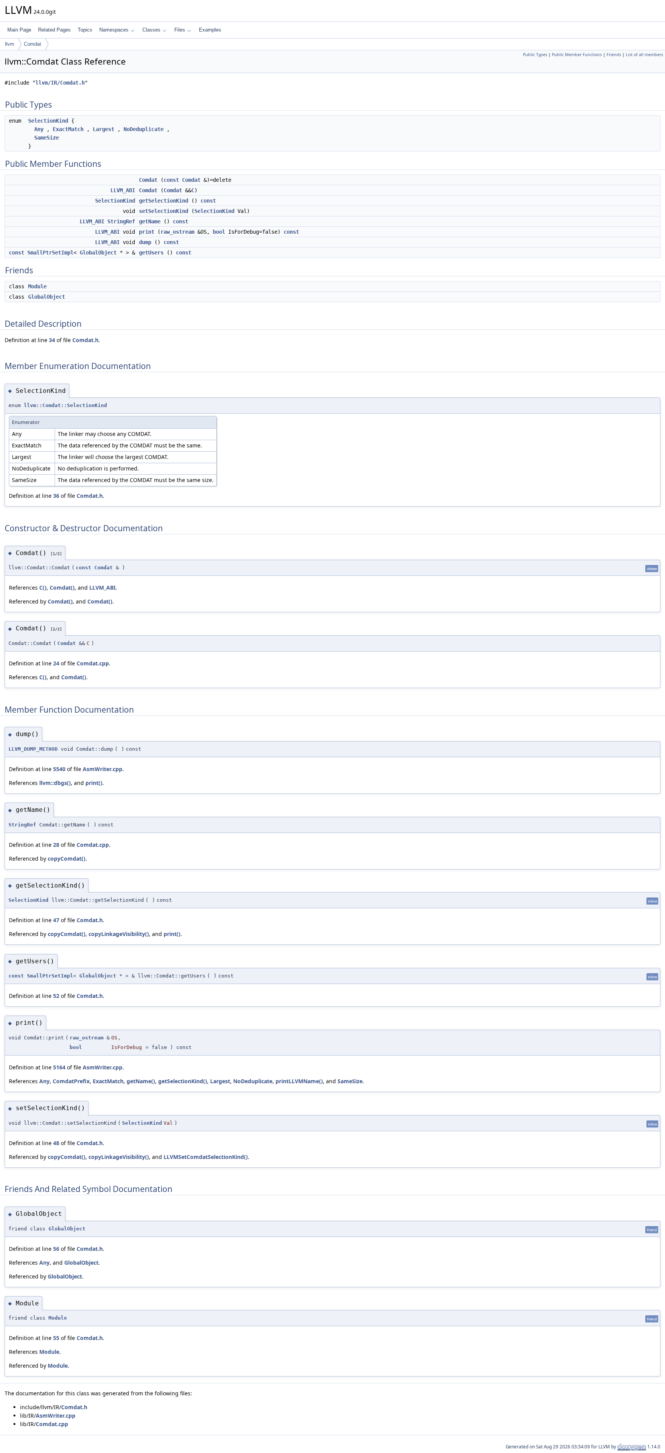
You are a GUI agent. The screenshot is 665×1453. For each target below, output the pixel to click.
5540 (59, 769)
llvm (9, 44)
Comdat (32, 44)
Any (38, 129)
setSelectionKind (163, 211)
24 (56, 663)
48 (56, 1143)
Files (179, 30)
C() (43, 587)
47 (56, 920)
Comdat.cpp (93, 663)
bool (219, 232)
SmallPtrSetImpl (50, 252)
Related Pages (54, 30)
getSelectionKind (163, 201)
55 (56, 1338)
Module (37, 286)
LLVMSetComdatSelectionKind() (206, 1156)
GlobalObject (98, 252)
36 (56, 495)
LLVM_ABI (122, 190)
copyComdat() (66, 858)
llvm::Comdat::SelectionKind (65, 405)
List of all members (644, 54)
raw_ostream (177, 232)
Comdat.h (85, 340)
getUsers (151, 252)
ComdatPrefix (71, 1081)
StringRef (121, 221)
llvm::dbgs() (55, 782)
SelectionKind (48, 121)
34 (52, 340)
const (171, 180)
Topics (85, 30)
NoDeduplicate (144, 129)
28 (56, 844)
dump (145, 242)
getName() (141, 1081)
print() (93, 782)
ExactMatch (68, 129)
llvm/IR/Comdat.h (60, 83)
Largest (103, 129)
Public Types (535, 54)
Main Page (19, 30)
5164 (59, 1067)
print (146, 232)
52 (56, 995)
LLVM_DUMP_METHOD (33, 749)
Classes (151, 30)
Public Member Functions (577, 54)
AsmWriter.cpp (102, 769)
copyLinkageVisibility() (119, 934)
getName (149, 221)
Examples (210, 30)
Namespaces (114, 30)
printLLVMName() (299, 1081)
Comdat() (62, 587)
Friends (614, 54)
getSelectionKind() (182, 1081)
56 (56, 1248)
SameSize (46, 138)
